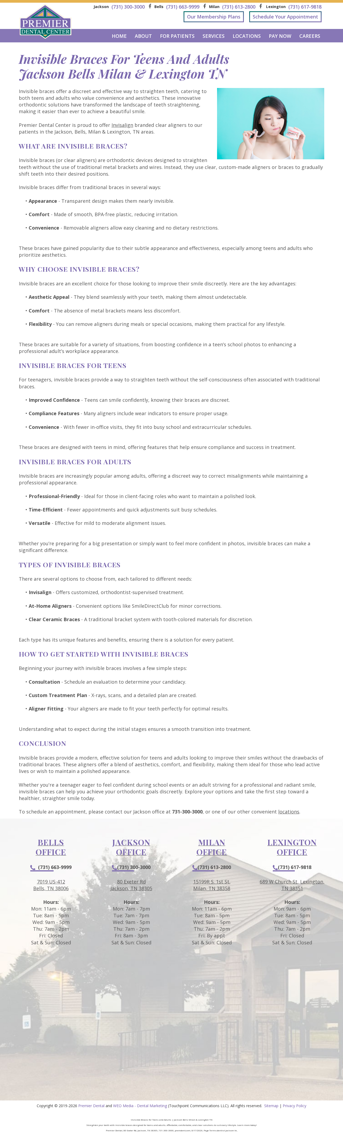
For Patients (177, 36)
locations (288, 811)
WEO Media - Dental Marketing (140, 1105)
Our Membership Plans (213, 16)
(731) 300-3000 (134, 867)
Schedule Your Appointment (285, 16)
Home (119, 36)
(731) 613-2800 (214, 867)
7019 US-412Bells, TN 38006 (51, 885)
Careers (309, 36)
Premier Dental (91, 1105)
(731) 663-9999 (55, 867)
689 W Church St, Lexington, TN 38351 (292, 885)
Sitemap (271, 1105)
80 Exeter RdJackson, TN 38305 (131, 885)
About (143, 36)
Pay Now (280, 36)
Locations (247, 36)
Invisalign (122, 125)
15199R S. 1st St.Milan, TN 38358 (211, 885)
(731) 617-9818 (294, 867)
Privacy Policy (294, 1105)
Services (214, 36)
